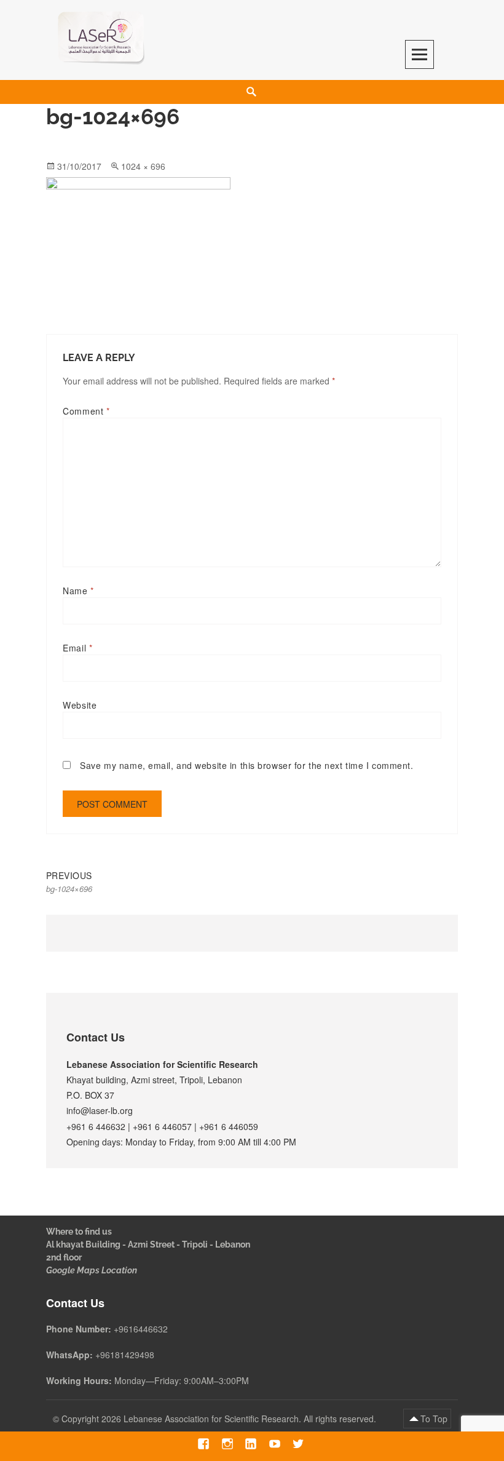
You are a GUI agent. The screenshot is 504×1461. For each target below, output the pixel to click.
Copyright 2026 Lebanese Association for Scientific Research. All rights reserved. (220, 1418)
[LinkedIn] (251, 1444)
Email (77, 648)
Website (79, 705)
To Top (433, 1418)
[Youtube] (275, 1444)
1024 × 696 (143, 166)
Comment (86, 411)
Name (78, 590)
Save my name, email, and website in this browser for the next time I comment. (246, 765)
